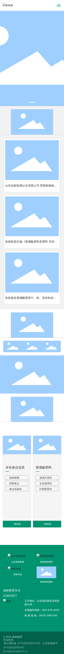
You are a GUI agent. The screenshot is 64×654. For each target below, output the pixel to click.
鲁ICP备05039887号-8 (15, 651)
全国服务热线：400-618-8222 (42, 609)
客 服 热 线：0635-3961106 (41, 615)
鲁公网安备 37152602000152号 (22, 643)
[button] (28, 102)
